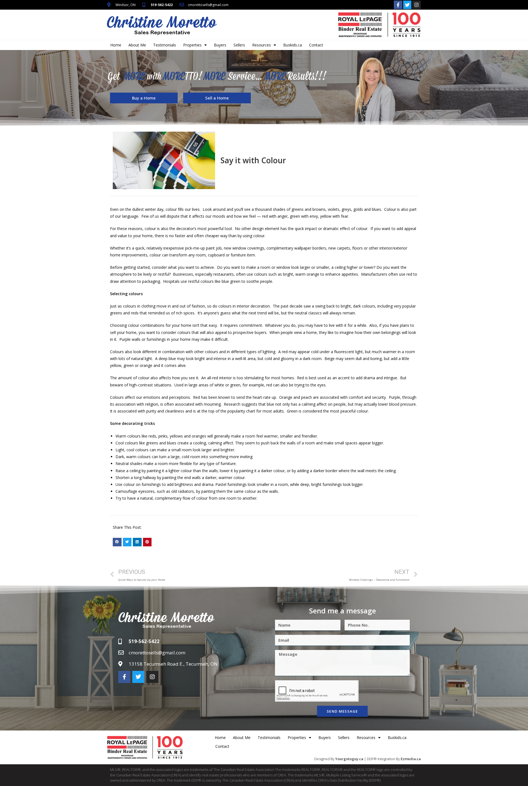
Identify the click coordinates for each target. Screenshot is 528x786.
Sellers (239, 45)
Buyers (220, 45)
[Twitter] (407, 5)
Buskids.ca (292, 45)
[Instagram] (416, 5)
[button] (117, 542)
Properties (192, 45)
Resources (261, 45)
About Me (137, 45)
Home (115, 45)
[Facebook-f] (398, 5)
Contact (316, 45)
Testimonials (164, 45)
